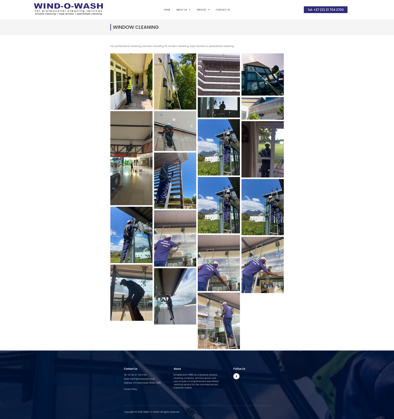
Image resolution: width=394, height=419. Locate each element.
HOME (167, 9)
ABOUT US (181, 9)
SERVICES (201, 9)
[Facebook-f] (236, 376)
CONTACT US (223, 9)
